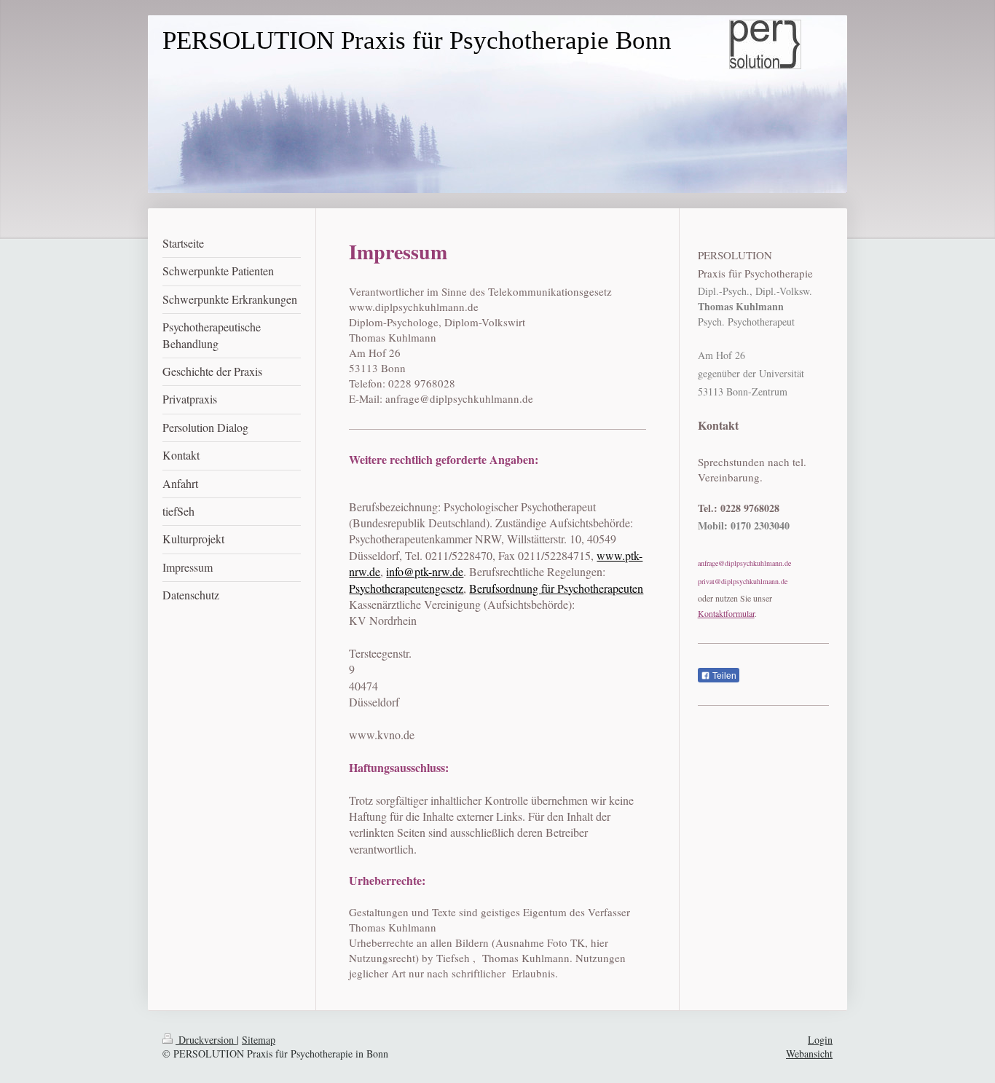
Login (820, 1040)
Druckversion (206, 1040)
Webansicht (809, 1053)
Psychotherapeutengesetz (406, 588)
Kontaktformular (726, 613)
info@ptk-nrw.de (424, 571)
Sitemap (258, 1040)
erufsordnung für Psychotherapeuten (560, 588)
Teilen (723, 676)
